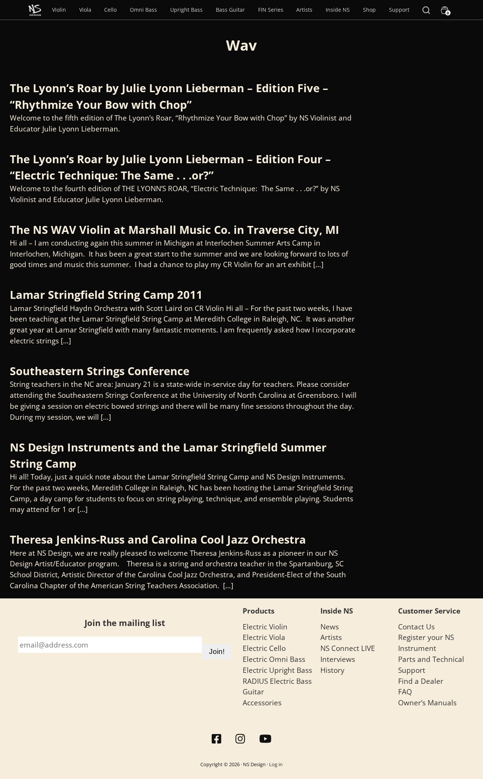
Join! (217, 651)
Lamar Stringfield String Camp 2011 (106, 294)
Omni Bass (143, 9)
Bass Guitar (230, 9)
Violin (59, 9)
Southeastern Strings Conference (99, 370)
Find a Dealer (420, 681)
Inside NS (338, 9)
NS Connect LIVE (347, 648)
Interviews (337, 659)
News (329, 626)
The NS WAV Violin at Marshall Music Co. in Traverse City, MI (174, 229)
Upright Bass (186, 9)
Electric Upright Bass (277, 670)
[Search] (426, 10)
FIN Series (270, 9)
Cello (110, 9)
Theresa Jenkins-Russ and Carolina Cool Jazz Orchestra (158, 539)
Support (399, 9)
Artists (304, 9)
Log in (276, 764)
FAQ (405, 691)
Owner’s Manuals (427, 702)
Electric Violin (265, 626)
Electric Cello (264, 648)
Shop (369, 9)
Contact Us (416, 626)
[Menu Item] (34, 10)
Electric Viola (264, 637)
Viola (85, 9)
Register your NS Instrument (426, 642)
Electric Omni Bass (274, 659)
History (332, 670)
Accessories (262, 702)
